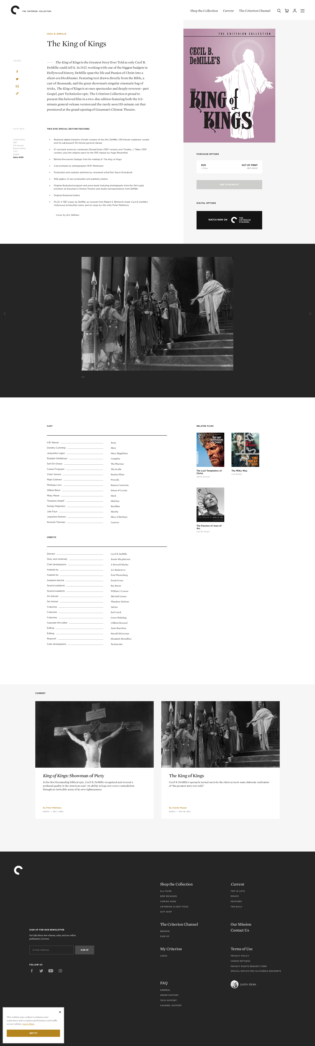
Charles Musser (179, 807)
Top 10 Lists (238, 891)
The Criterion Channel (254, 11)
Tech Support (168, 1000)
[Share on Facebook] (17, 72)
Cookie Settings (240, 961)
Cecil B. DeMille (56, 34)
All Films (166, 891)
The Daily (236, 906)
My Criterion (171, 948)
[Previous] (5, 313)
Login (163, 956)
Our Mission (241, 924)
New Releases (168, 896)
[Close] (60, 1012)
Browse (165, 931)
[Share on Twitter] (17, 79)
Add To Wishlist (229, 184)
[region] (33, 1025)
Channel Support (171, 1005)
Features (236, 901)
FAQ (164, 982)
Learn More (28, 1023)
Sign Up (164, 936)
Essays (46, 812)
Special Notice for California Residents (256, 971)
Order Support (169, 995)
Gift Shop (166, 912)
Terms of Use (241, 948)
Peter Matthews (54, 807)
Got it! (33, 1033)
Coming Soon (168, 901)
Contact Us (240, 930)
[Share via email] (17, 86)
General (165, 990)
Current (228, 11)
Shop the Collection (204, 11)
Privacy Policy (240, 956)
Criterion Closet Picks (174, 906)
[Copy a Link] (17, 94)
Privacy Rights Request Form (249, 966)
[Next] (309, 313)
